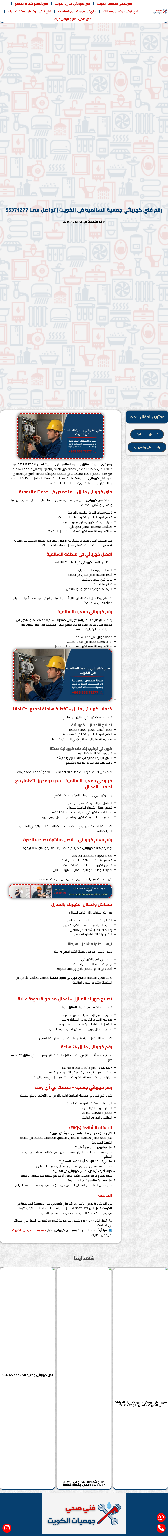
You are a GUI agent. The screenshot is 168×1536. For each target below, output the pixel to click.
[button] (135, 417)
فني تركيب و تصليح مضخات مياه (29, 11)
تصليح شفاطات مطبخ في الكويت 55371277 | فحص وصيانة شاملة (84, 1483)
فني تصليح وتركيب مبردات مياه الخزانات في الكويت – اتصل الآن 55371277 (141, 1403)
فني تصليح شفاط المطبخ (31, 3)
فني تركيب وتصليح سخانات (120, 11)
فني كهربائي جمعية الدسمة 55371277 (27, 1374)
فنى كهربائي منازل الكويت (72, 3)
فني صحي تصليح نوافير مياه (72, 18)
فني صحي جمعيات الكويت (114, 3)
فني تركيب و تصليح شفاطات (77, 11)
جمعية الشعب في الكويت (29, 1230)
